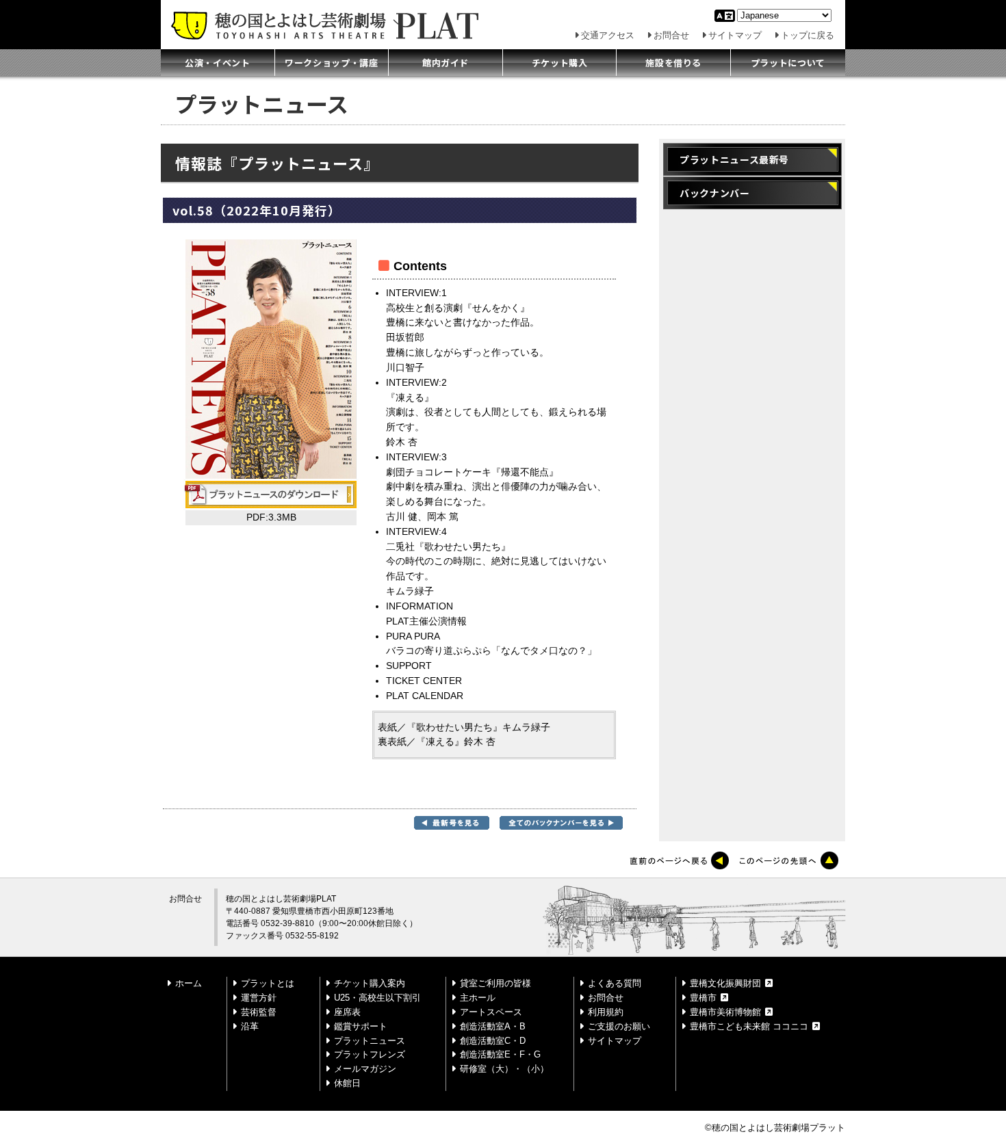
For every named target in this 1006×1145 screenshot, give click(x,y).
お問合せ (671, 35)
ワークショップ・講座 (331, 62)
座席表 (347, 1012)
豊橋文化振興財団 (725, 983)
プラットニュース (369, 1041)
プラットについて (788, 62)
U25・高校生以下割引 (377, 997)
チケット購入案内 (369, 983)
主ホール (477, 997)
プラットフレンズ (369, 1054)
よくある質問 (614, 983)
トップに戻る (807, 35)
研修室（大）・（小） (504, 1069)
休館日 (347, 1083)
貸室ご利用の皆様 (495, 983)
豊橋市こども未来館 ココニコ (749, 1026)
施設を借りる (673, 62)
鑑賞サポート (360, 1026)
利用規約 (605, 1012)
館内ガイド (445, 62)
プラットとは (267, 983)
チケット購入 (560, 62)
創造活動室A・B (493, 1026)
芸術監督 (258, 1012)
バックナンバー (715, 193)
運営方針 (258, 997)
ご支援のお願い (619, 1026)
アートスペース (491, 1012)
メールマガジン (365, 1069)
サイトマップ (735, 35)
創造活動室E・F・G (500, 1054)
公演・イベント (217, 62)
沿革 (250, 1026)
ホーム (188, 983)
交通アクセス (607, 35)
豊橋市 (703, 997)
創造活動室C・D (493, 1041)
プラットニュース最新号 (734, 159)
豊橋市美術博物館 (725, 1012)
